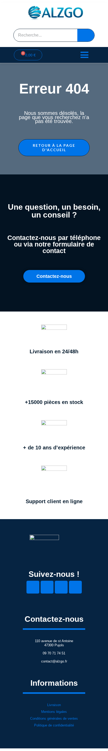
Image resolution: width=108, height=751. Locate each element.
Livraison (54, 705)
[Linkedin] (32, 587)
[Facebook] (47, 587)
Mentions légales (54, 712)
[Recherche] (85, 35)
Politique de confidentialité (54, 725)
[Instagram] (75, 587)
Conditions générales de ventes (54, 718)
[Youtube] (61, 587)
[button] (54, 147)
